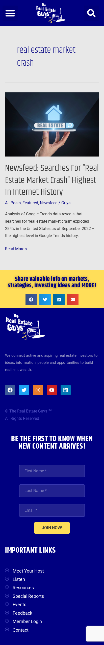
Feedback (22, 613)
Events (19, 604)
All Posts (13, 203)
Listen (19, 579)
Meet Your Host (28, 571)
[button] (10, 13)
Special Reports (28, 596)
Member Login (27, 621)
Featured (30, 203)
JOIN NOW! (52, 527)
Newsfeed (49, 203)
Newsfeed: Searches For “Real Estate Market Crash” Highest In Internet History (52, 180)
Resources (23, 587)
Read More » (16, 248)
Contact (21, 630)
